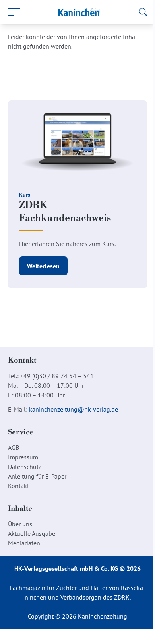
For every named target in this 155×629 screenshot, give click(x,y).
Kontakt (18, 486)
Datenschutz (24, 467)
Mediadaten (24, 543)
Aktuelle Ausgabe (31, 533)
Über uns (20, 524)
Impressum (23, 457)
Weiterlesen (43, 266)
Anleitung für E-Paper (37, 476)
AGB (13, 447)
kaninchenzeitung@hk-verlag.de (73, 409)
